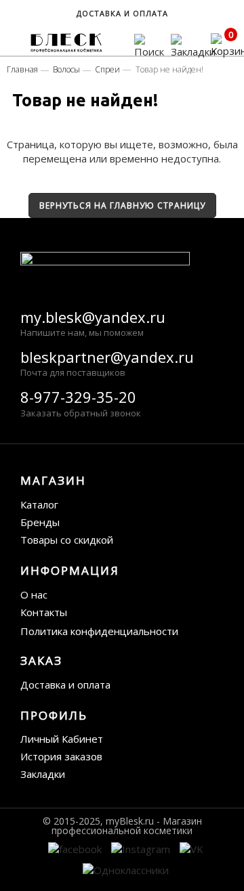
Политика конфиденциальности (99, 631)
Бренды (40, 522)
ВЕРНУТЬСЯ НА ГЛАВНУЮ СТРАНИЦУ (122, 205)
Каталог (39, 504)
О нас (33, 594)
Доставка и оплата (65, 684)
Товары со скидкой (66, 539)
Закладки (42, 774)
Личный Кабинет (61, 738)
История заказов (61, 756)
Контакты (43, 612)
